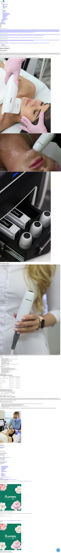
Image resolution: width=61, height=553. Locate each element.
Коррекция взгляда (5, 18)
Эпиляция (4, 17)
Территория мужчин (3, 471)
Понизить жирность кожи (22, 31)
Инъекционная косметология (4, 466)
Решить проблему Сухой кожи (29, 31)
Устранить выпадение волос (8, 37)
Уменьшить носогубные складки (56, 31)
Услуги (4, 5)
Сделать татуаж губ (27, 29)
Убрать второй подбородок (16, 30)
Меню (3, 3)
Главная (2, 44)
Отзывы (4, 11)
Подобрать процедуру (5, 4)
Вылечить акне (13, 31)
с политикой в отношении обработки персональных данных (14, 520)
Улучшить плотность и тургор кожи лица (8, 30)
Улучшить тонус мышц (51, 34)
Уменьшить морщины (52, 29)
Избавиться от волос (12, 34)
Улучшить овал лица (40, 29)
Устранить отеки (56, 34)
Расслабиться (41, 34)
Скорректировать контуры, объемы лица (20, 29)
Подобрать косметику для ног (29, 40)
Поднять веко (41, 30)
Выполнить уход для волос (19, 37)
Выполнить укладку (30, 37)
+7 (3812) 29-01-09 (2, 23)
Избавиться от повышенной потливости (24, 34)
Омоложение (1, 29)
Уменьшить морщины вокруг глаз (47, 30)
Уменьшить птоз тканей (46, 29)
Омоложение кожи (23, 40)
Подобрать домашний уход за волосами (38, 37)
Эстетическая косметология (6, 14)
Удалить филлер (32, 29)
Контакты (2, 21)
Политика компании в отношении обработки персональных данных (8, 479)
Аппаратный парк (3, 474)
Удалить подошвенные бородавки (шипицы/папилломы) (14, 40)
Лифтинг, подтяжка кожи (6, 34)
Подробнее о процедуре (9, 389)
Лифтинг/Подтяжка (36, 29)
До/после (4, 7)
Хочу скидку (1, 478)
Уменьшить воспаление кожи (3, 31)
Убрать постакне (17, 31)
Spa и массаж (3, 469)
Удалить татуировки (17, 34)
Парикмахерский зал (5, 15)
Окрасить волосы (14, 37)
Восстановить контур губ (12, 29)
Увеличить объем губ (6, 29)
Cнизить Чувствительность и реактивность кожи (39, 31)
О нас (2, 9)
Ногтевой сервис (5, 16)
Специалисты (4, 10)
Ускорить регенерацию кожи (48, 31)
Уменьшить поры (9, 31)
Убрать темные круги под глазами (29, 30)
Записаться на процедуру (3, 389)
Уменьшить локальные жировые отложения (34, 34)
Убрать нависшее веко (36, 30)
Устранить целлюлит (46, 34)
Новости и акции (5, 6)
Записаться (1, 521)
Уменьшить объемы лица (22, 30)
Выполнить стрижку (25, 37)
